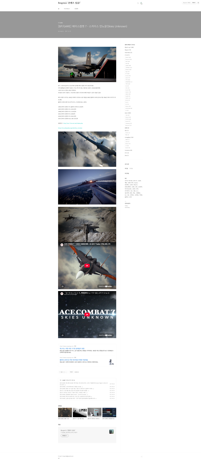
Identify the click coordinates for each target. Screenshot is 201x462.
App (127, 71)
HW (128, 61)
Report (128, 50)
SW (127, 63)
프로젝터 (127, 184)
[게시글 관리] (66, 372)
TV (127, 145)
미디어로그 (67, 9)
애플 (126, 182)
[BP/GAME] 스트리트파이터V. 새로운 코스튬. (70, 386)
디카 (128, 80)
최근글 (126, 168)
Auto (128, 113)
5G (127, 102)
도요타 (139, 180)
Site (127, 155)
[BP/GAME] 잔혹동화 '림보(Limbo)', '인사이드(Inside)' (73, 394)
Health (128, 96)
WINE (127, 139)
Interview (128, 52)
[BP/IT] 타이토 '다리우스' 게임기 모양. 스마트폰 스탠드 (73, 392)
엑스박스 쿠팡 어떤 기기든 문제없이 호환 (72, 348)
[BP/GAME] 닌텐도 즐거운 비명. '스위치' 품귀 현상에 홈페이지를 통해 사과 (77, 398)
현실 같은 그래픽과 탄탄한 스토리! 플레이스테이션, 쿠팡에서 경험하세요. (79, 362)
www (128, 77)
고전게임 (129, 67)
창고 (127, 130)
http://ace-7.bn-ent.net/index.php (73, 123)
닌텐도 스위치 (135, 189)
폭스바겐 (130, 180)
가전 (128, 84)
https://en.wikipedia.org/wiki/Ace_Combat (70, 128)
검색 (138, 3)
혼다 (136, 187)
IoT (127, 104)
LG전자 (131, 184)
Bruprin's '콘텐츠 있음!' (69, 3)
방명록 (76, 9)
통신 (127, 135)
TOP (141, 456)
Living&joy (129, 137)
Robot (128, 106)
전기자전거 (127, 191)
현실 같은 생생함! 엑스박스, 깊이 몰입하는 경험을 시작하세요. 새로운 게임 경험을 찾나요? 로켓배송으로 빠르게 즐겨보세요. (86, 351)
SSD (131, 191)
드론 (128, 195)
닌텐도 (133, 187)
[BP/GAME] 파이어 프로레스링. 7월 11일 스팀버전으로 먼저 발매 (75, 396)
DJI (125, 195)
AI (127, 110)
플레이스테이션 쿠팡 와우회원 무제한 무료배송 (74, 360)
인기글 (131, 168)
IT (60, 380)
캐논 (134, 193)
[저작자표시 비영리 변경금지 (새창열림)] (77, 372)
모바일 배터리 (128, 187)
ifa (127, 86)
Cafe (127, 141)
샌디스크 (135, 180)
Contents (128, 150)
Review (129, 59)
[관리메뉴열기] (198, 3)
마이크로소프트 (128, 189)
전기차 (128, 119)
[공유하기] (64, 372)
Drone (128, 75)
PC (127, 73)
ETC (127, 153)
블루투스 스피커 (128, 197)
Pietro (128, 132)
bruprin (136, 182)
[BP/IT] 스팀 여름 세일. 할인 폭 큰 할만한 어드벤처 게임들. (73, 390)
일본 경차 (127, 193)
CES (127, 88)
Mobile (128, 69)
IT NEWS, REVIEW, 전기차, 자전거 (69, 432)
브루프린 (132, 195)
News (128, 57)
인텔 (134, 191)
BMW (127, 128)
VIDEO (128, 94)
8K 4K (128, 100)
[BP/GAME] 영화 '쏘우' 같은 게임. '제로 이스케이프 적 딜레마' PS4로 (76, 388)
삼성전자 (140, 187)
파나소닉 (135, 184)
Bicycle (129, 125)
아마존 (140, 195)
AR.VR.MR (129, 108)
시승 (127, 115)
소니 (137, 191)
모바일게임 (129, 82)
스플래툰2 (138, 193)
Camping (129, 123)
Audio (128, 92)
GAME (63, 380)
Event (128, 90)
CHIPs (128, 98)
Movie (128, 143)
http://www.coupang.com (67, 346)
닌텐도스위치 (130, 182)
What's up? (129, 47)
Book (128, 147)
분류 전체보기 (130, 44)
